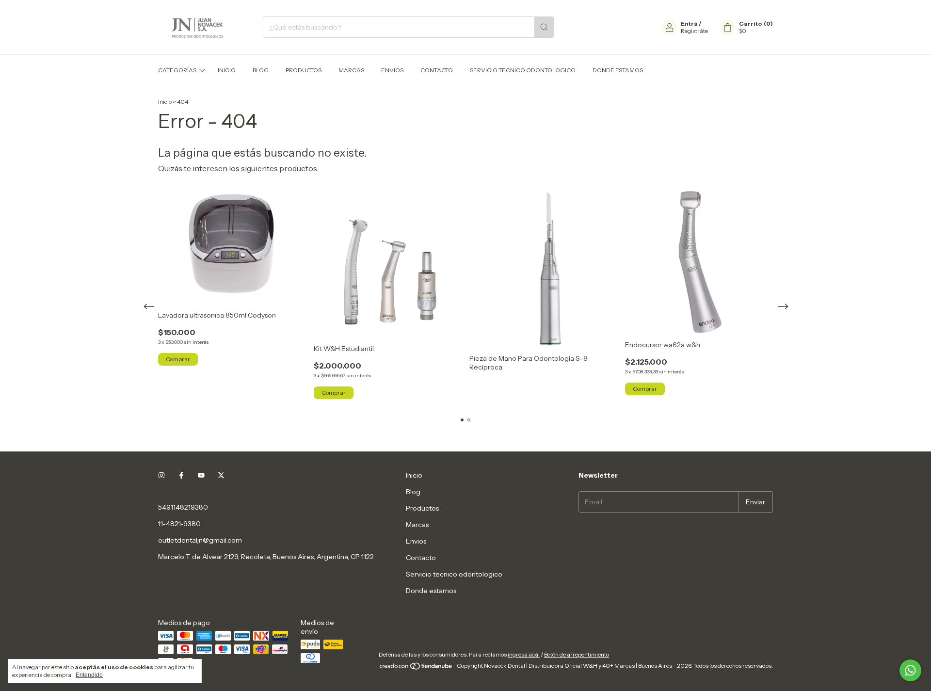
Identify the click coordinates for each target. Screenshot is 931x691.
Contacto (436, 70)
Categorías (177, 70)
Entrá (689, 23)
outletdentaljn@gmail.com (200, 540)
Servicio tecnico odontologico (523, 70)
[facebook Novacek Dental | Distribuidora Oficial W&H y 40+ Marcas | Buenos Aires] (181, 475)
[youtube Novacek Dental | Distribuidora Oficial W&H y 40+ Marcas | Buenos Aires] (201, 475)
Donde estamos (618, 70)
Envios (392, 70)
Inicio (227, 70)
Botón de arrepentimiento (576, 654)
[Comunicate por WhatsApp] (910, 670)
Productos (303, 70)
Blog (261, 70)
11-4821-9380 (179, 523)
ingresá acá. (524, 654)
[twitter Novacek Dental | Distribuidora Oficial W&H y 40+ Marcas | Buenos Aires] (221, 475)
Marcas (351, 70)
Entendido (89, 675)
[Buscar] (544, 27)
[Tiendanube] (416, 668)
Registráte (694, 30)
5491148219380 (183, 507)
